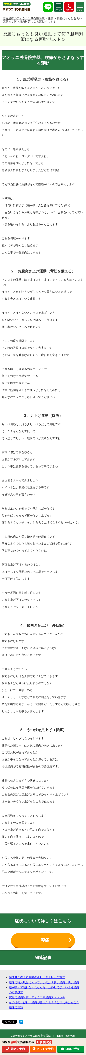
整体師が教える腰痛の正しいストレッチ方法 (37, 977)
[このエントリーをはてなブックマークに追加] (21, 1022)
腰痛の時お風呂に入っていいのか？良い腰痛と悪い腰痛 (44, 982)
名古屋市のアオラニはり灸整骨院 (24, 18)
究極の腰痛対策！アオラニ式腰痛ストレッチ (37, 997)
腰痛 (50, 18)
